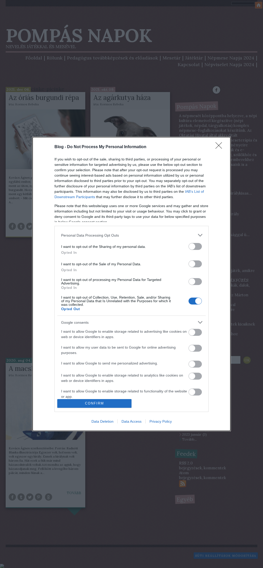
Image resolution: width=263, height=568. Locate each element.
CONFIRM (94, 403)
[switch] (195, 246)
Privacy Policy (160, 421)
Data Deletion (102, 421)
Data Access (131, 421)
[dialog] (131, 284)
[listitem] (131, 235)
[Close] (220, 147)
